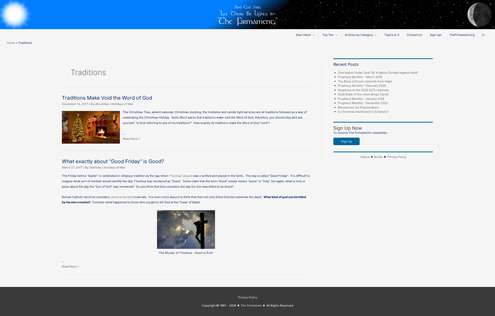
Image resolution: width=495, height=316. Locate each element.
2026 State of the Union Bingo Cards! (363, 94)
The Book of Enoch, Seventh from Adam (365, 81)
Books (378, 157)
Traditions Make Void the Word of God (107, 98)
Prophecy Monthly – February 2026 (362, 85)
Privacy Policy (396, 157)
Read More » (131, 139)
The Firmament (251, 305)
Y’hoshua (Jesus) (180, 176)
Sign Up (346, 141)
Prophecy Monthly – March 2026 (360, 77)
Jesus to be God (122, 197)
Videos (365, 157)
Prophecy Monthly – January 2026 (361, 99)
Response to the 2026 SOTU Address (363, 90)
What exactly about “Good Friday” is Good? (113, 161)
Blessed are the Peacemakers (358, 107)
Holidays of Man (122, 104)
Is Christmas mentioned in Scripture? (363, 112)
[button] (483, 35)
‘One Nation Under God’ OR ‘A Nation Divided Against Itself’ (378, 73)
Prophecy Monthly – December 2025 (363, 103)
